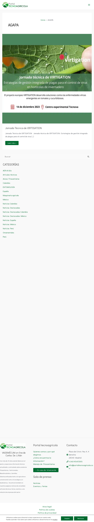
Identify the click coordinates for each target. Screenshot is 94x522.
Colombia (6, 183)
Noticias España (9, 220)
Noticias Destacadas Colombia (15, 212)
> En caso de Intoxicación (46, 470)
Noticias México (9, 224)
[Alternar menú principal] (89, 4)
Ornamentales (8, 232)
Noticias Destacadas (11, 208)
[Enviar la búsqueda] (88, 156)
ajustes (55, 519)
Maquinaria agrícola (11, 195)
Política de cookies (47, 509)
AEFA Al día (7, 170)
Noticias (36, 483)
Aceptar (67, 518)
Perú (4, 236)
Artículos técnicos (10, 174)
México (5, 199)
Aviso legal (47, 506)
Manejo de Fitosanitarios (44, 464)
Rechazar (80, 518)
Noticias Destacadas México (14, 216)
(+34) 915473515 (75, 461)
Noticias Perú (8, 228)
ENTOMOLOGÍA (9, 187)
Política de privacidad (47, 512)
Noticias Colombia (10, 203)
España (6, 191)
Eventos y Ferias (40, 486)
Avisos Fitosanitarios (11, 179)
